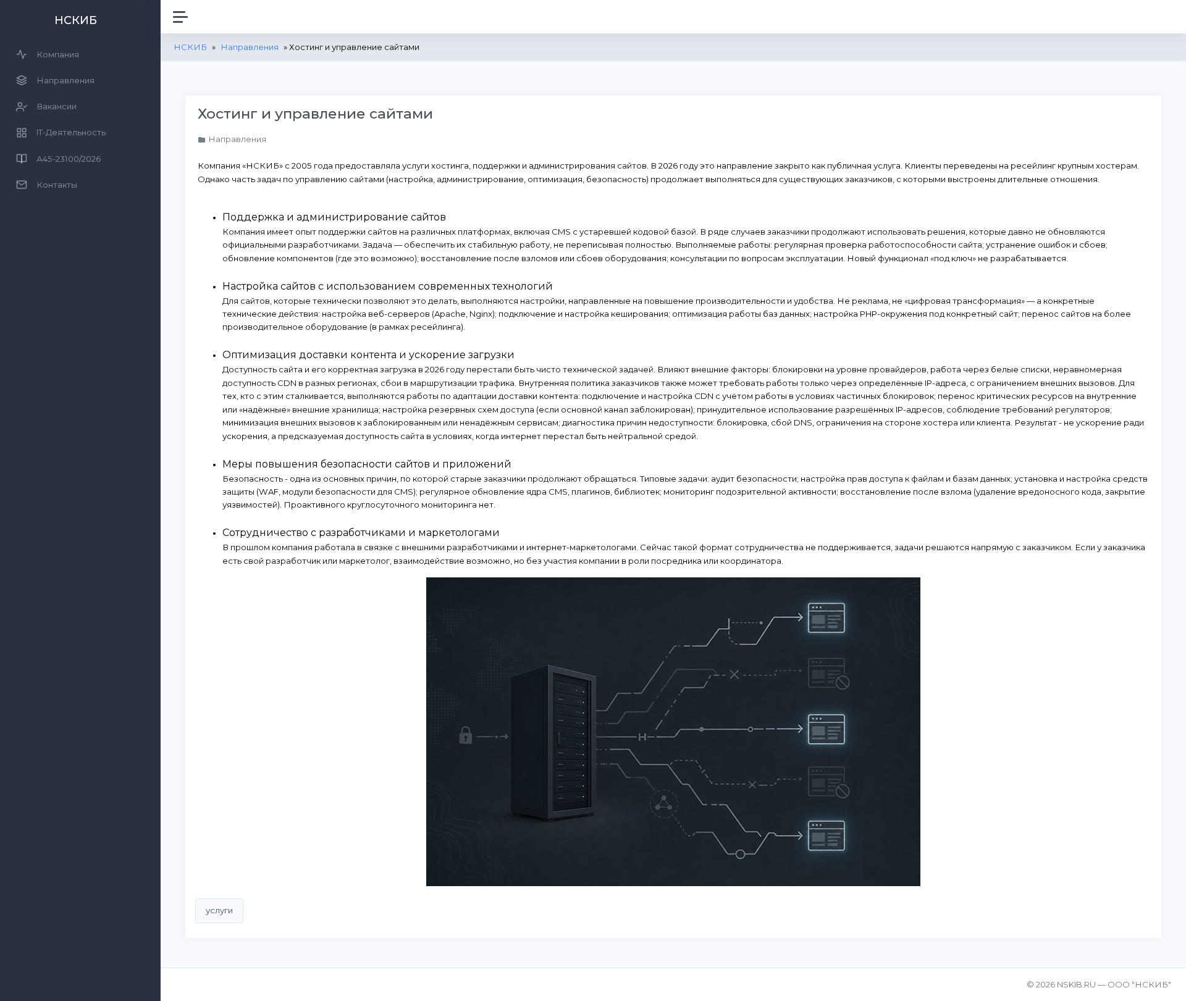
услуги (219, 910)
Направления (250, 47)
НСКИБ (190, 47)
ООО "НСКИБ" (1139, 984)
